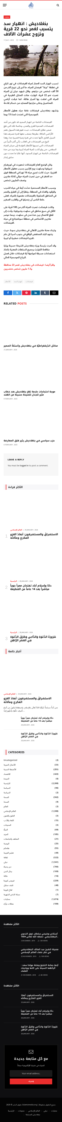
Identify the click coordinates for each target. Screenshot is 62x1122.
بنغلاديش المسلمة (33, 1115)
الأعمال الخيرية (10, 764)
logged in (24, 466)
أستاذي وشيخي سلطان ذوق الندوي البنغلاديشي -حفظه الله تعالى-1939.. (39, 935)
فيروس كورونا (9, 880)
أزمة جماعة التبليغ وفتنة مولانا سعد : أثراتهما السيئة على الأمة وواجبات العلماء (39, 968)
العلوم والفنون (9, 815)
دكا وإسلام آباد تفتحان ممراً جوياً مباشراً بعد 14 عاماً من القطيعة (30, 587)
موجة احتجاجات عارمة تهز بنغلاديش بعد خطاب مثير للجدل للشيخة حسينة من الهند (29, 393)
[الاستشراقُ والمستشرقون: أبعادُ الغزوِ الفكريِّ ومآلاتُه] (31, 510)
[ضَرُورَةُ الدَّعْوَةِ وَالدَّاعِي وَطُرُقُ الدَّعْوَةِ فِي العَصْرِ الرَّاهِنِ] (31, 612)
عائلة (6, 876)
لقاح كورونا (8, 889)
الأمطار (7, 281)
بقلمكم (6, 848)
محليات (7, 17)
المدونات (7, 825)
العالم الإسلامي (10, 811)
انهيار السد (18, 281)
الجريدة (6, 778)
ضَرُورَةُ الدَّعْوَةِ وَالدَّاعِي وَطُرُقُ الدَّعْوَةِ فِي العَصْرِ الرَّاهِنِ (33, 638)
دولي (5, 862)
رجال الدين (8, 871)
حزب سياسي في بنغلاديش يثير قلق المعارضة (29, 440)
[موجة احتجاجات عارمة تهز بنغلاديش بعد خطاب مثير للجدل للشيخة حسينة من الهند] (31, 371)
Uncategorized (10, 760)
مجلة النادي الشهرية (12, 894)
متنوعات (21, 1111)
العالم (6, 806)
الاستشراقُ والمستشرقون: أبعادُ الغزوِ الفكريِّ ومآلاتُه (34, 536)
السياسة (7, 788)
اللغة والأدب (9, 820)
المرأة (6, 829)
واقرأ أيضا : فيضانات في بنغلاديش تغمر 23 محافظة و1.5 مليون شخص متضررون (29, 267)
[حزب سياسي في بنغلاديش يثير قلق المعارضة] (31, 420)
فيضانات (29, 281)
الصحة (6, 797)
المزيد (6, 834)
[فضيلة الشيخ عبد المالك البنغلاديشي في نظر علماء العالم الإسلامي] (11, 953)
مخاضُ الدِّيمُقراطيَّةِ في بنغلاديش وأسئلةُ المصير (31, 345)
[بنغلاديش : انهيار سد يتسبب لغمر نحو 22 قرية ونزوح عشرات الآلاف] (31, 75)
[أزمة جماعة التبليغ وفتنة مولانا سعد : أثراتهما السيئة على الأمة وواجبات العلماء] (11, 969)
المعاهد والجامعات (11, 838)
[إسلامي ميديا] (31, 5)
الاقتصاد (7, 774)
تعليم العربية (9, 852)
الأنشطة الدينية (10, 769)
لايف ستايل (8, 885)
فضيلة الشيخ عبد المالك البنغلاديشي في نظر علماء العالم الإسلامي (39, 951)
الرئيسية (7, 783)
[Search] (57, 5)
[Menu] (5, 5)
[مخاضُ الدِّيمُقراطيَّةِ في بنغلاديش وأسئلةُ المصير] (31, 325)
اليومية (6, 843)
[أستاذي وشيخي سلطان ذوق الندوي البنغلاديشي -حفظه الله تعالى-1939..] (11, 937)
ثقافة (6, 857)
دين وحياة (7, 866)
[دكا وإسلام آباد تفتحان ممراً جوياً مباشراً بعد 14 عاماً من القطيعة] (31, 561)
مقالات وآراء (9, 903)
